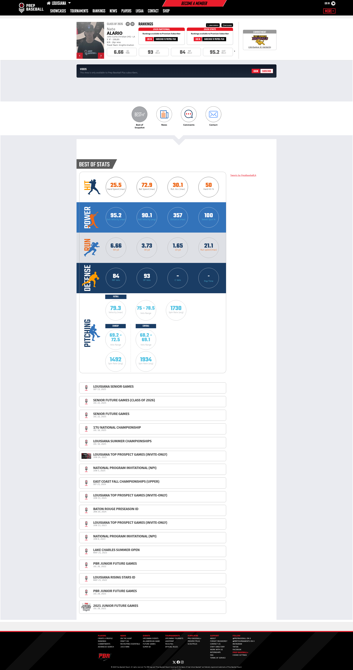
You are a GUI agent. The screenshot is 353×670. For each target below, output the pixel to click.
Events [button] (146, 635)
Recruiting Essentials (130, 644)
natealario (228, 25)
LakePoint (169, 641)
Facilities (169, 644)
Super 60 (147, 647)
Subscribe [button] (193, 635)
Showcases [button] (58, 11)
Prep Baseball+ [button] (240, 652)
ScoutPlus (192, 644)
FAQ (211, 655)
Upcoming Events (150, 638)
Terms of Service (218, 658)
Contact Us (215, 644)
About (213, 638)
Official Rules (171, 647)
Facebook (237, 649)
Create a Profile (105, 638)
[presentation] (234, 51)
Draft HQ (124, 641)
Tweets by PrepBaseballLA (243, 175)
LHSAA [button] (140, 11)
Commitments (104, 644)
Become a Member (194, 3)
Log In (327, 3)
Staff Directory (217, 647)
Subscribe (266, 71)
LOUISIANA (59, 3)
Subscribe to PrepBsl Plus (166, 39)
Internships (215, 652)
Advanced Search (106, 647)
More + (329, 11)
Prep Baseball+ (194, 638)
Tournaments (79, 11)
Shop (166, 11)
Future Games (149, 644)
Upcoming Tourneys (174, 638)
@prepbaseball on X (242, 638)
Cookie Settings (240, 655)
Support (214, 635)
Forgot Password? (218, 641)
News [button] (113, 11)
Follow (236, 635)
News (123, 635)
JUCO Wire (124, 647)
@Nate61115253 (213, 25)
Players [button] (126, 11)
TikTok (235, 647)
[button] (80, 56)
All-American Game (151, 641)
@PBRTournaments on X (244, 641)
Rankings (99, 11)
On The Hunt (126, 638)
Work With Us (216, 649)
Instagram (237, 644)
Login (255, 71)
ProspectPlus (194, 641)
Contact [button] (153, 11)
